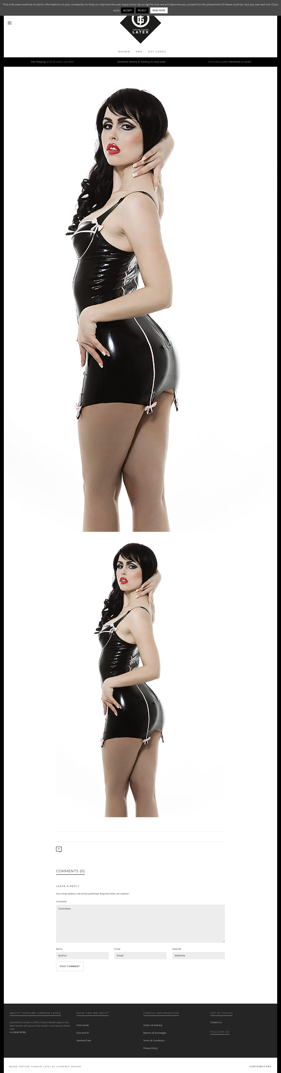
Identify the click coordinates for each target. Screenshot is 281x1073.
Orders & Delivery (152, 1025)
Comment (61, 901)
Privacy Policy (150, 1048)
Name (59, 949)
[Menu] (9, 23)
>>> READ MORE (18, 1032)
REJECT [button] (142, 10)
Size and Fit (82, 1033)
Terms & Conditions (154, 1040)
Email (117, 949)
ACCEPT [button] (127, 10)
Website (176, 949)
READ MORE (159, 10)
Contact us (216, 1022)
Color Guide (82, 1025)
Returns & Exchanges (154, 1033)
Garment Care (83, 1040)
